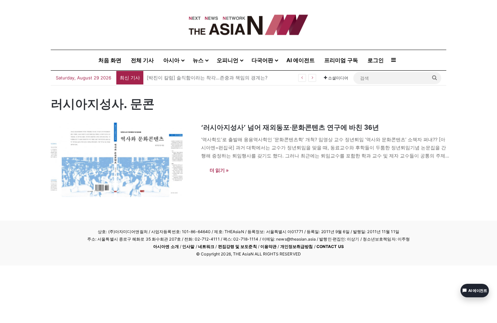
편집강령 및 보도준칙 (237, 246)
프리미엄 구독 (341, 60)
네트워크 (206, 246)
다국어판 (262, 60)
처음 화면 (109, 60)
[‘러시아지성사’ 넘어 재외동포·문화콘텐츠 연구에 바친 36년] (122, 160)
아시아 (171, 60)
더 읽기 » (219, 170)
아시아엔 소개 (166, 246)
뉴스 (198, 60)
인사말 (188, 246)
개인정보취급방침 (296, 246)
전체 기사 (142, 60)
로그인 (376, 60)
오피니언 (227, 60)
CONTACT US (330, 246)
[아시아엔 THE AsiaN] (248, 25)
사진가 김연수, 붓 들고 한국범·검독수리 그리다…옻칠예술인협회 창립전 (223, 77)
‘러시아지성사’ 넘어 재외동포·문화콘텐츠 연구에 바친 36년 (290, 127)
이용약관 (268, 246)
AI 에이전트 (300, 60)
